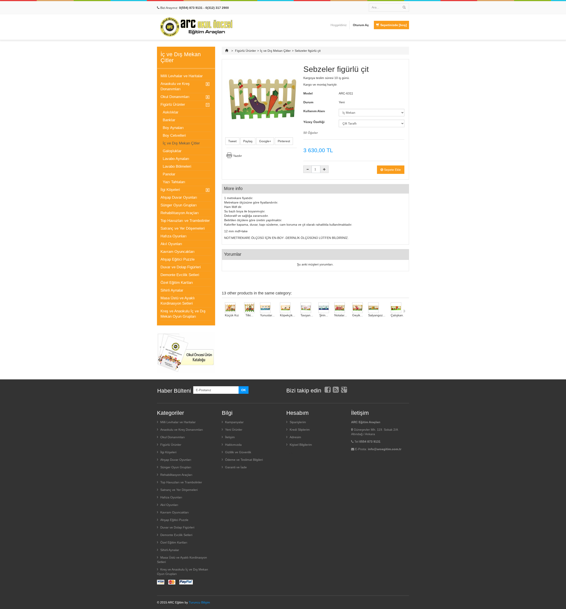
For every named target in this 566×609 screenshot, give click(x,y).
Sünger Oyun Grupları (179, 205)
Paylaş (247, 141)
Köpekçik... (287, 315)
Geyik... (357, 315)
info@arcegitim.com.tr (384, 449)
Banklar (169, 120)
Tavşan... (306, 315)
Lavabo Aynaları (176, 159)
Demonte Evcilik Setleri (180, 275)
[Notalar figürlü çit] (340, 307)
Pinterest (284, 141)
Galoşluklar (172, 151)
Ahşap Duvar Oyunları (179, 197)
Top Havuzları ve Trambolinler (185, 221)
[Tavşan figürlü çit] (306, 307)
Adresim (295, 437)
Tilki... (249, 315)
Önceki (223, 311)
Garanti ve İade (236, 467)
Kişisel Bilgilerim (301, 444)
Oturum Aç (361, 25)
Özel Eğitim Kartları (177, 282)
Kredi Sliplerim (300, 429)
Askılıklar (170, 112)
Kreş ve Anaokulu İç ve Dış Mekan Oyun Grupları (183, 314)
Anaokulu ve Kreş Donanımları (175, 86)
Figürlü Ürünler (173, 104)
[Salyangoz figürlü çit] (376, 307)
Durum (308, 102)
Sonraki (404, 311)
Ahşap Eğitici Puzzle (178, 259)
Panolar (169, 174)
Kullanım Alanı (314, 111)
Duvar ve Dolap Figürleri (181, 267)
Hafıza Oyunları (174, 236)
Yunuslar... (267, 315)
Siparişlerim (298, 422)
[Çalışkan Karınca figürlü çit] (398, 307)
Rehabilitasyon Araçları (180, 213)
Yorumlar (232, 254)
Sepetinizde (393, 25)
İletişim (230, 437)
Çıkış (289, 453)
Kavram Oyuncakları (178, 252)
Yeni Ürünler (233, 429)
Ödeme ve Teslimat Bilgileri (244, 459)
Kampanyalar (234, 422)
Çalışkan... (398, 315)
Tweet (232, 141)
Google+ (265, 141)
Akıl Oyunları (171, 244)
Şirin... (323, 315)
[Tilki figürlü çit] (249, 307)
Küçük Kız (232, 315)
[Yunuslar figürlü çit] (267, 307)
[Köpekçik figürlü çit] (287, 307)
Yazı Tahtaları (174, 182)
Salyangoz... (376, 315)
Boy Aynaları (173, 128)
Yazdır (237, 156)
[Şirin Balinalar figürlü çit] (323, 307)
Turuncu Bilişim (199, 602)
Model (308, 93)
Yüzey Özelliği (314, 122)
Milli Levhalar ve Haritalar (182, 76)
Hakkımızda (233, 444)
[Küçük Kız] (232, 307)
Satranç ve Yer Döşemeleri (183, 228)
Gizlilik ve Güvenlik (238, 452)
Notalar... (340, 315)
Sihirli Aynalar (172, 290)
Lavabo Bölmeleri (177, 166)
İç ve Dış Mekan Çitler (181, 143)
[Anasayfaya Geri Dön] (227, 50)
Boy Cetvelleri (174, 135)
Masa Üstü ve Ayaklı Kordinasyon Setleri (178, 300)
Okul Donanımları (175, 97)
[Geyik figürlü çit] (357, 307)
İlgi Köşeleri (170, 190)
